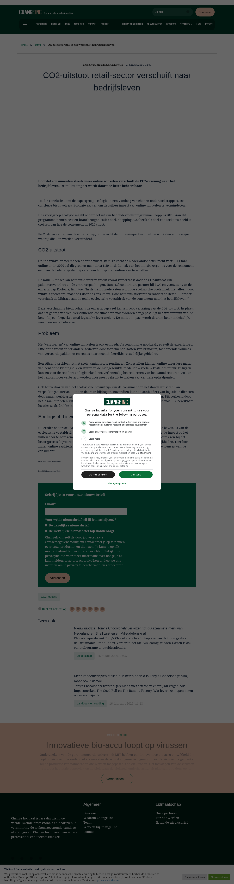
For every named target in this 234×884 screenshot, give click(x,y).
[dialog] (117, 442)
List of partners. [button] (143, 452)
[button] (117, 439)
